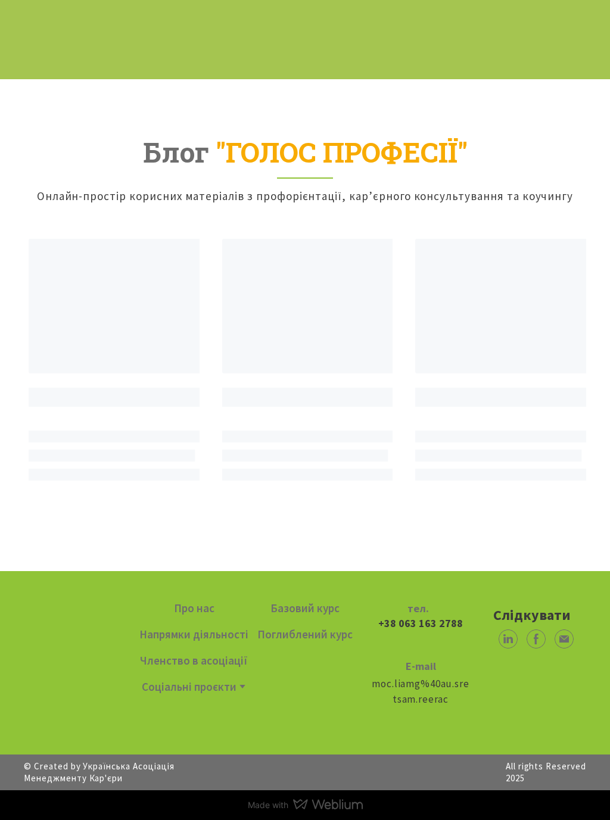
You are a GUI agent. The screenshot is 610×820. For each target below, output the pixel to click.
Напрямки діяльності (193, 634)
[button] (508, 638)
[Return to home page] (71, 32)
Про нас (194, 608)
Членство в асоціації (194, 660)
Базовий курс (305, 608)
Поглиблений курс (305, 634)
